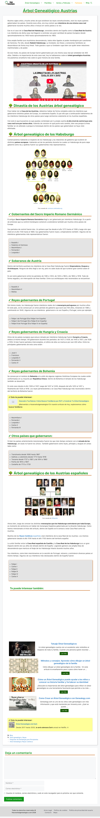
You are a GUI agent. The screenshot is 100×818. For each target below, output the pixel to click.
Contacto (48, 812)
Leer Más (64, 653)
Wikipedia (55, 518)
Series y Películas (63, 3)
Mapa (55, 812)
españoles (30, 536)
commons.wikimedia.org (55, 208)
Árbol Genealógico (32, 3)
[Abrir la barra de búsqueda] (91, 3)
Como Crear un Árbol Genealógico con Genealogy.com (64, 698)
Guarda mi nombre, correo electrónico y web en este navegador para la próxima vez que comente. (45, 793)
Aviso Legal (48, 810)
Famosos (78, 3)
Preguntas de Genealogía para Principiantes (24, 739)
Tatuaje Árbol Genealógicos (64, 644)
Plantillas (47, 3)
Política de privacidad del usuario (81, 810)
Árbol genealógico (16, 737)
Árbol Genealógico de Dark (26, 724)
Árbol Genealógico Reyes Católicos (21, 741)
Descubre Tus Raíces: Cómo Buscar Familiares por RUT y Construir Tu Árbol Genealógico (54, 401)
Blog (11, 735)
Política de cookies (60, 810)
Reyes (24, 737)
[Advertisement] (50, 617)
